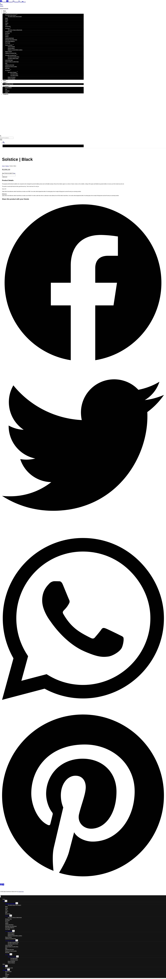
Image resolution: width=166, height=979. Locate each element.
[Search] (1, 140)
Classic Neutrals (11, 46)
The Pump (7, 915)
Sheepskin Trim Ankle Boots (11, 39)
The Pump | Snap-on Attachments (15, 29)
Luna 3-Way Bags (9, 60)
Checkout (7, 90)
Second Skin (8, 26)
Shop (4, 901)
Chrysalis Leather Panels (13, 58)
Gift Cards (7, 68)
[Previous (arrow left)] (2, 489)
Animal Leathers (11, 48)
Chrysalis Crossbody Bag (10, 940)
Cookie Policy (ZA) (9, 84)
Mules (6, 18)
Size (3, 173)
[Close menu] (0, 896)
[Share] (161, 1)
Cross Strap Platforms (10, 41)
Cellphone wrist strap (9, 64)
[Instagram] (3, 885)
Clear (14, 173)
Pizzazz (7, 34)
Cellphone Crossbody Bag (10, 53)
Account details (8, 87)
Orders (6, 92)
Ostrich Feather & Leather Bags (12, 61)
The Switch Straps (14, 75)
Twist (6, 21)
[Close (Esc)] (164, 1)
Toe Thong (7, 33)
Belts (6, 63)
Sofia (6, 24)
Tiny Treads (7, 43)
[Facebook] (1, 885)
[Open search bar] (0, 136)
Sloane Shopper (8, 51)
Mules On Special (11, 77)
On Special (7, 954)
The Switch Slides (14, 73)
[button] (83, 283)
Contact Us (5, 94)
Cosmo (6, 23)
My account (5, 970)
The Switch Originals (12, 956)
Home (4, 10)
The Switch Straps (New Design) (15, 16)
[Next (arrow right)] (163, 489)
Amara (6, 19)
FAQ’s (4, 80)
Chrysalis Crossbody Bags (13, 56)
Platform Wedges (11, 78)
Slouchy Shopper (8, 931)
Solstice (7, 36)
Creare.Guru (21, 891)
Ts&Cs (4, 966)
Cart (6, 89)
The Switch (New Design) (10, 903)
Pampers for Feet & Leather (11, 66)
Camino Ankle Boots (9, 38)
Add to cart (5, 176)
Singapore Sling (8, 31)
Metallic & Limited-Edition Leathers (15, 49)
